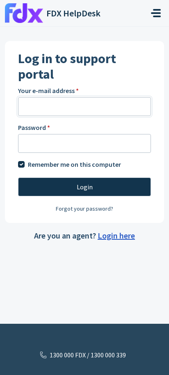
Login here (116, 235)
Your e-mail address (48, 90)
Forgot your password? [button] (84, 208)
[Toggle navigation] (156, 13)
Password (34, 127)
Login (85, 187)
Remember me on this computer (74, 164)
